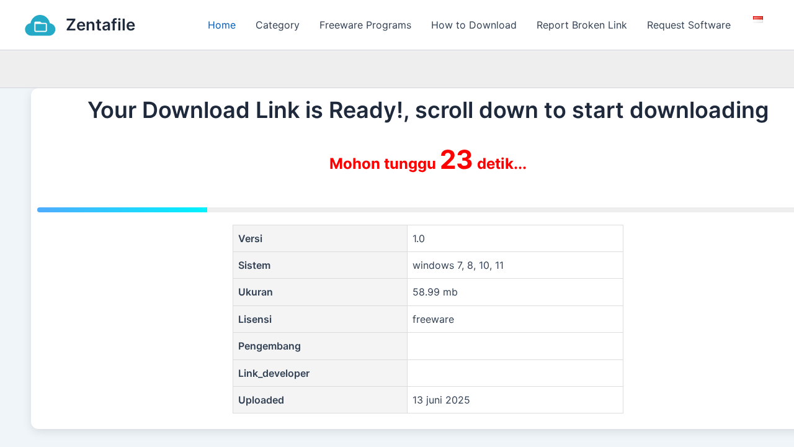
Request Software (689, 25)
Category (278, 25)
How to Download (474, 25)
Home (222, 25)
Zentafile (100, 24)
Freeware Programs (365, 25)
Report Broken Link (582, 25)
